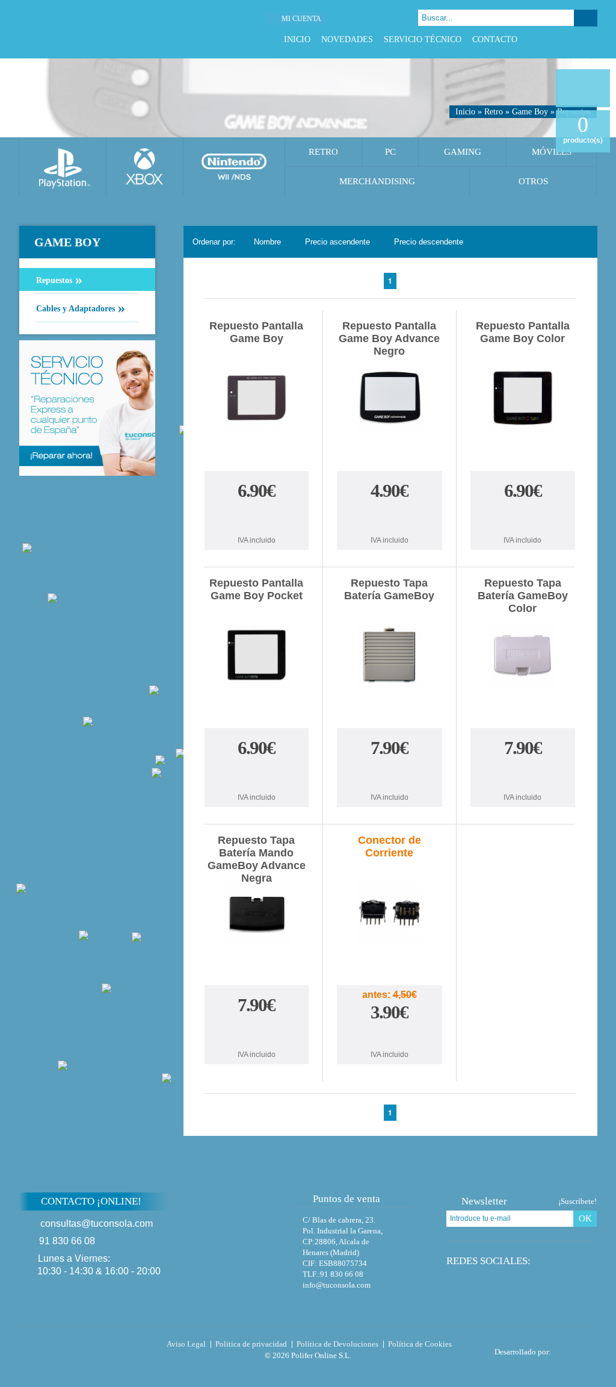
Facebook (546, 39)
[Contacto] (371, 18)
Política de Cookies (420, 1343)
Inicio (297, 39)
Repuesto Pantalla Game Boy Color (523, 332)
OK (585, 1218)
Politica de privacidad (251, 1343)
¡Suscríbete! (577, 1201)
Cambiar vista (580, 241)
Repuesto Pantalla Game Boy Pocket (256, 589)
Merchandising (377, 181)
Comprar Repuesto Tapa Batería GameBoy (389, 774)
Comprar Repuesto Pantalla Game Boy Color (522, 517)
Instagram (591, 39)
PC (390, 152)
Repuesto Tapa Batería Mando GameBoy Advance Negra (257, 859)
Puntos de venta (346, 1199)
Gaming (462, 152)
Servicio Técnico (422, 39)
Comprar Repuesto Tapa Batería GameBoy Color (522, 774)
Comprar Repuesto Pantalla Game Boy (256, 517)
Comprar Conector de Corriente (389, 1036)
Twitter (561, 39)
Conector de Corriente (389, 846)
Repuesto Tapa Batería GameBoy (389, 589)
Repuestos (59, 279)
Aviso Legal (186, 1343)
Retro (493, 111)
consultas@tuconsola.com (96, 1223)
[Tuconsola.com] (101, 29)
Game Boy (530, 111)
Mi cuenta (301, 18)
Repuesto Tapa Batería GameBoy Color (523, 595)
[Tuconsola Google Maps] (249, 1233)
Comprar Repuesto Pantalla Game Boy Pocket (256, 774)
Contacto (494, 39)
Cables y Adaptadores (80, 308)
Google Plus (576, 39)
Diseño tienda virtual (576, 1348)
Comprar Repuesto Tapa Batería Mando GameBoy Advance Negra (256, 1032)
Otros (533, 181)
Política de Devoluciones (337, 1343)
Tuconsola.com (70, 1346)
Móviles (551, 152)
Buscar (585, 18)
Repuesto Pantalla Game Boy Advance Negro (389, 338)
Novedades (347, 39)
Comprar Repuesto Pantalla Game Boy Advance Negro (389, 517)
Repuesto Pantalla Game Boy (256, 332)
